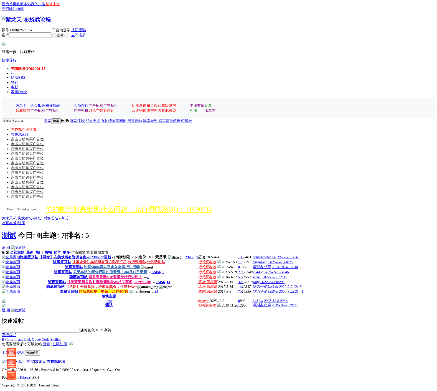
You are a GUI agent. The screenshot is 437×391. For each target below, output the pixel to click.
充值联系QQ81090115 (28, 69)
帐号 (5, 30)
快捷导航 (9, 60)
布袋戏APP (20, 134)
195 (241, 257)
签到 (14, 82)
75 (240, 291)
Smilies (55, 339)
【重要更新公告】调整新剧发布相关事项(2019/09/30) (109, 282)
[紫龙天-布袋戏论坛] (26, 20)
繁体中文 (53, 4)
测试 (64, 218)
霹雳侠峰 (77, 121)
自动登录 (63, 30)
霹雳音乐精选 (169, 121)
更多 (66, 252)
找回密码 (78, 30)
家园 (19, 92)
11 (168, 282)
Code (45, 339)
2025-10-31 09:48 (285, 267)
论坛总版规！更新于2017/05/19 (103, 291)
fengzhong (260, 262)
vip (13, 73)
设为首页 (9, 4)
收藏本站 (23, 4)
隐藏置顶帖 (29, 257)
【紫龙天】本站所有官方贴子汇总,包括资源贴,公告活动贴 (118, 262)
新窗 (5, 252)
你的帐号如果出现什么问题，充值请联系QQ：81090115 (129, 209)
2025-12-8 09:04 (276, 301)
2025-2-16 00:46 (276, 272)
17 (240, 262)
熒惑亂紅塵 (207, 262)
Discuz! (25, 377)
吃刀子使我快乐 (265, 287)
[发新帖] (18, 247)
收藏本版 (9, 223)
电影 (14, 87)
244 (241, 272)
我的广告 (38, 4)
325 (241, 282)
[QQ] (6, 361)
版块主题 (109, 296)
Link (27, 339)
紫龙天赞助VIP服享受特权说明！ (115, 277)
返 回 (6, 247)
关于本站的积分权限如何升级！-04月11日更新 (110, 272)
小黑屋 (28, 361)
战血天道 (93, 121)
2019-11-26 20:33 (284, 305)
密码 (5, 35)
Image (18, 339)
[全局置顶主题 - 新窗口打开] (11, 257)
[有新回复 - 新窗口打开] (3, 301)
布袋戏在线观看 (23, 130)
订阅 (21, 223)
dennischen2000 (264, 257)
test (109, 301)
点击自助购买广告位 (27, 139)
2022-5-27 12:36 (274, 277)
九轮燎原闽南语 (114, 121)
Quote (36, 339)
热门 (39, 252)
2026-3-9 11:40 (288, 257)
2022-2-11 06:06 (272, 282)
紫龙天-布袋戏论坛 (17, 218)
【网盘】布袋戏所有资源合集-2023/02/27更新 (75, 257)
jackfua (203, 301)
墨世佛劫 (134, 121)
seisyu (257, 277)
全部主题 (17, 252)
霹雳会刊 (150, 121)
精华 (57, 252)
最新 (30, 252)
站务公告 (51, 218)
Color (9, 339)
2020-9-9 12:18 (290, 287)
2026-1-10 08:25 (280, 262)
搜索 (47, 121)
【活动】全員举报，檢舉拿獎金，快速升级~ (101, 287)
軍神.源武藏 (207, 282)
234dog (258, 272)
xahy (256, 282)
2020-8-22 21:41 (291, 291)
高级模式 (9, 335)
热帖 (48, 252)
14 (240, 287)
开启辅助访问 (13, 9)
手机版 (17, 361)
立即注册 (78, 35)
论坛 (18, 77)
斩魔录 (186, 121)
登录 (46, 344)
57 (240, 277)
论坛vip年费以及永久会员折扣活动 (112, 267)
